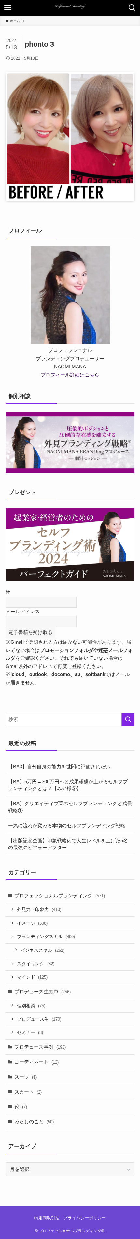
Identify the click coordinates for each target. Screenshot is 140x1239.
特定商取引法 (47, 1218)
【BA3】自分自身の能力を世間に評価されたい (59, 766)
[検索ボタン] (132, 8)
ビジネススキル (42, 950)
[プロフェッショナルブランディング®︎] (70, 8)
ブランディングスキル (46, 936)
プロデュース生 (39, 1019)
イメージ (32, 923)
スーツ (25, 1077)
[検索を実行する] (127, 719)
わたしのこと (34, 1121)
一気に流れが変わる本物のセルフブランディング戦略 (66, 825)
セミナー (30, 1032)
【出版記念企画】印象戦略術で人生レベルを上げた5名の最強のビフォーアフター (68, 844)
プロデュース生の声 (42, 991)
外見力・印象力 (39, 909)
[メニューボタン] (8, 8)
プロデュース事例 (40, 1047)
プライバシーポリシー (84, 1218)
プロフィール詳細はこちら (70, 374)
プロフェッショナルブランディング (59, 895)
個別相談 (31, 1005)
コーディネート (36, 1062)
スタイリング (35, 963)
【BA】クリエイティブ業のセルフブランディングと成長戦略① (70, 807)
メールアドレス (23, 611)
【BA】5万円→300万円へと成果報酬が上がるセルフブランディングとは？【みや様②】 (68, 785)
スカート (28, 1092)
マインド (32, 977)
